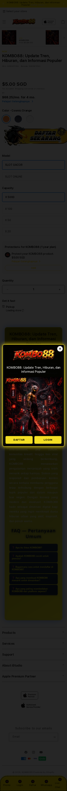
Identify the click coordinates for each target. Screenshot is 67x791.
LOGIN (48, 439)
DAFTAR (19, 439)
